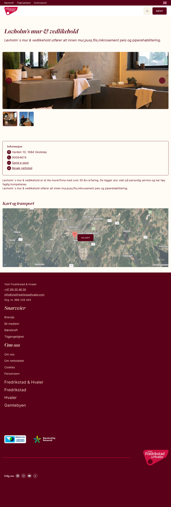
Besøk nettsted (22, 168)
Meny (159, 11)
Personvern (12, 373)
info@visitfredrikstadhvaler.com (24, 294)
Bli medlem (11, 323)
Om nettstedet (14, 360)
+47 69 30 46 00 (15, 289)
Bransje (9, 317)
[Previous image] (9, 80)
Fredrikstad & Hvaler (23, 382)
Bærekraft (9, 3)
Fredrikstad (15, 389)
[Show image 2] (26, 118)
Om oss (9, 354)
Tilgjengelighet (24, 3)
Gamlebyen (15, 405)
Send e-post (20, 162)
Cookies (9, 367)
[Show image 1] (10, 118)
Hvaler (10, 397)
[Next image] (162, 80)
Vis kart (85, 237)
